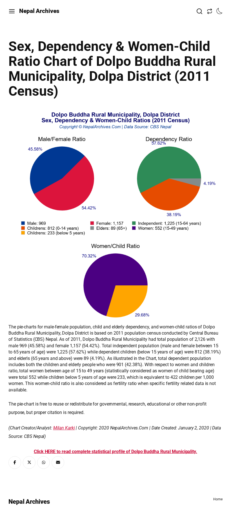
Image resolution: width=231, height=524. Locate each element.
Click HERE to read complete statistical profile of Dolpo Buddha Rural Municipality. (115, 451)
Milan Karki (64, 428)
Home (218, 499)
